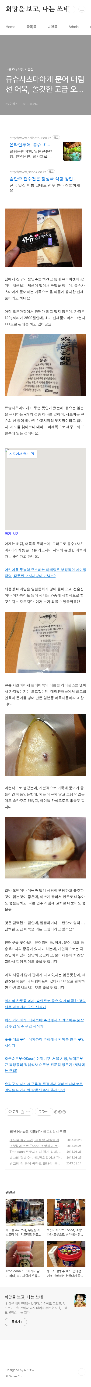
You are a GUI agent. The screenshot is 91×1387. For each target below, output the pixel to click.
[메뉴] (81, 9)
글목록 (31, 27)
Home (10, 27)
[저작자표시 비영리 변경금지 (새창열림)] (59, 1112)
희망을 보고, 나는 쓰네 (37, 9)
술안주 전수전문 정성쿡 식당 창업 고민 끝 (44, 179)
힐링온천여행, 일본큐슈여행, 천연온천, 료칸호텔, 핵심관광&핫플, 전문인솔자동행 (31, 154)
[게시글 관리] (28, 1111)
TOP (81, 1372)
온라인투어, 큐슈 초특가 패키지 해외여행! (30, 145)
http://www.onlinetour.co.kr (30, 138)
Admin (74, 27)
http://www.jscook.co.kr (28, 172)
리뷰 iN (15, 1131)
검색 (71, 9)
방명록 (52, 27)
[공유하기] (22, 1111)
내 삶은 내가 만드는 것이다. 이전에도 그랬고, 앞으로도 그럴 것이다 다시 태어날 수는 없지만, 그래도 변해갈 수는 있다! (36, 1308)
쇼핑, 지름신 (30, 1131)
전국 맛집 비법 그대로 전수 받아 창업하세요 (45, 188)
